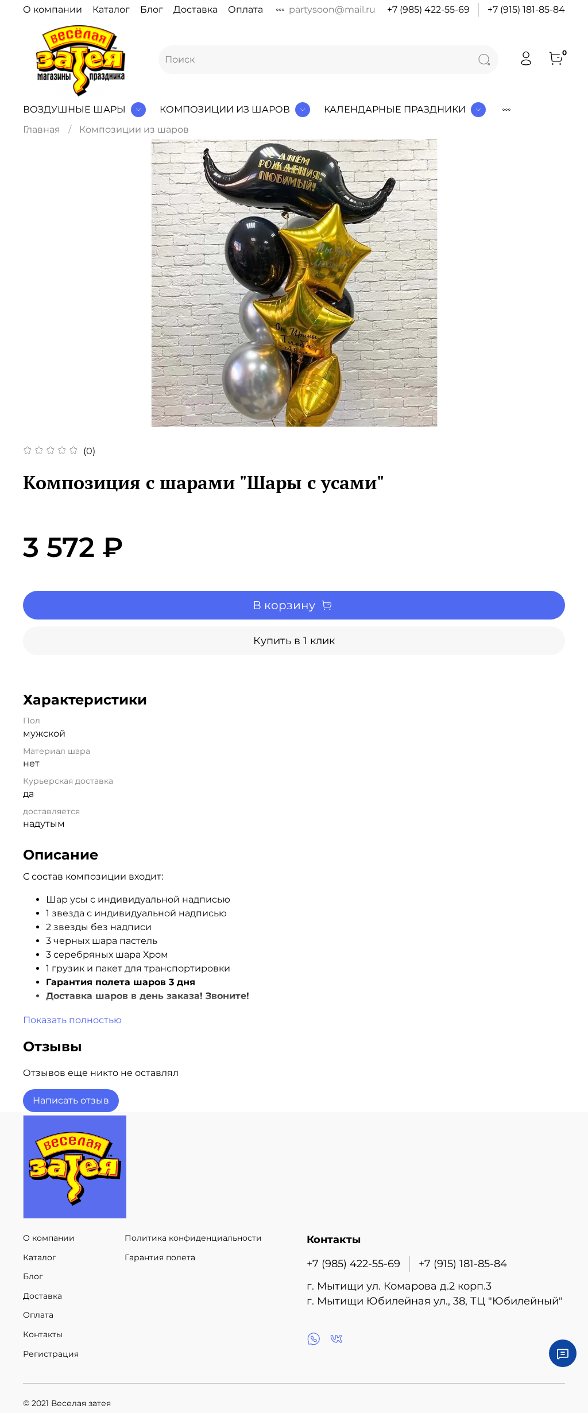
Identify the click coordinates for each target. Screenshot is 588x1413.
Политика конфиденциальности (193, 1238)
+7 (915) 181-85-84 (526, 9)
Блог (151, 9)
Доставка (195, 9)
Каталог (111, 9)
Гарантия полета (160, 1257)
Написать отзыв (71, 1100)
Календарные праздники (395, 109)
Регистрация (51, 1354)
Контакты (43, 1334)
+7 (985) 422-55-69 (428, 9)
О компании (52, 9)
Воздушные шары (74, 109)
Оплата (245, 9)
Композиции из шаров (225, 109)
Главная (41, 129)
